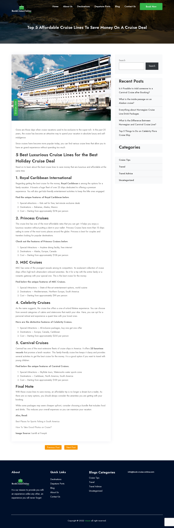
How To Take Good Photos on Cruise (33, 427)
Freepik (43, 433)
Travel (122, 166)
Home (55, 6)
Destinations (83, 6)
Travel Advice (126, 173)
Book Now (151, 6)
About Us (67, 6)
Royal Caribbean (69, 183)
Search (122, 60)
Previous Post (53, 447)
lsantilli (34, 433)
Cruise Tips (124, 160)
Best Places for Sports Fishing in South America (37, 421)
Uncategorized (126, 180)
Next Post (71, 447)
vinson (88, 520)
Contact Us (130, 6)
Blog (117, 6)
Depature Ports (102, 6)
